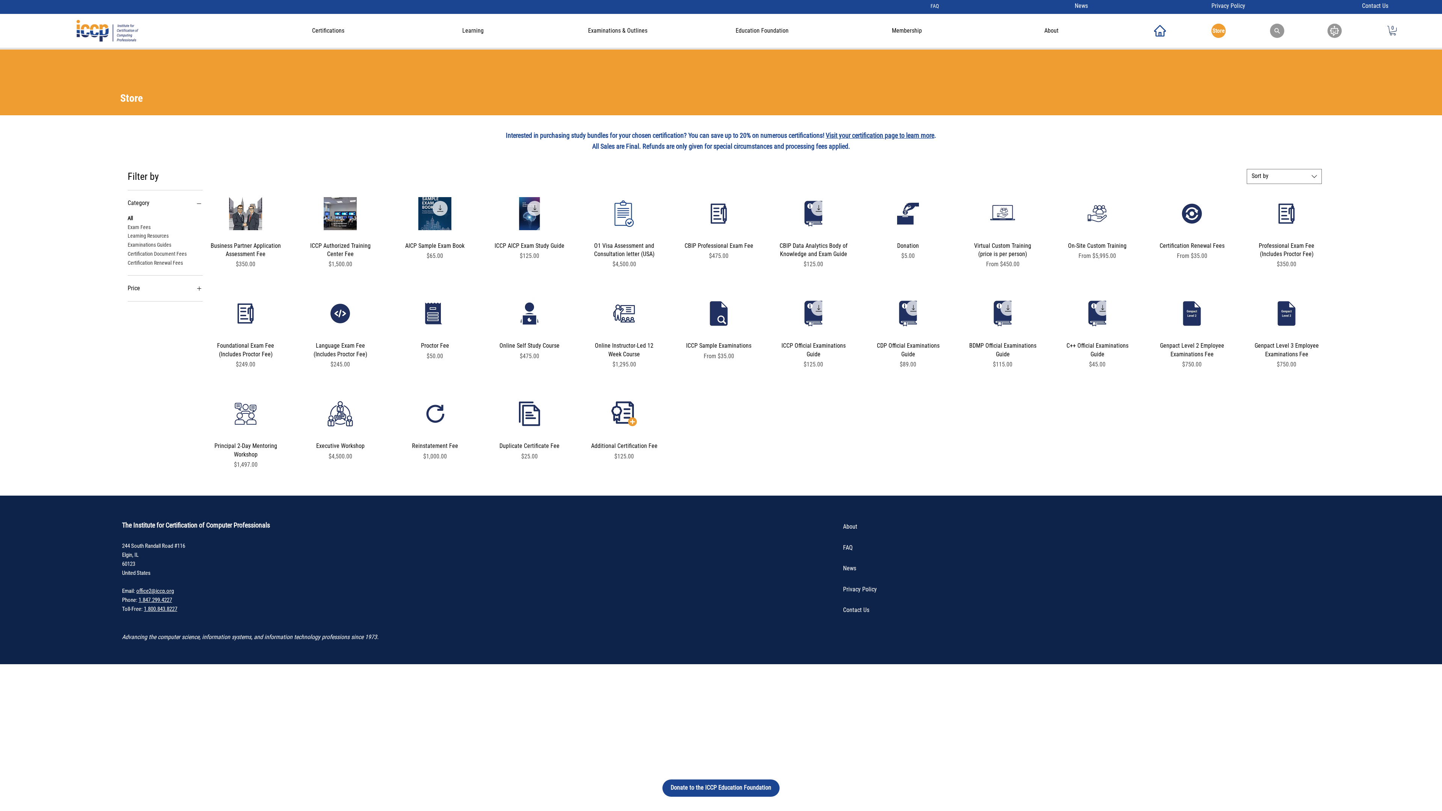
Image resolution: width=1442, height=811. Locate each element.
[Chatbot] (1334, 31)
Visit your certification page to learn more (880, 135)
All (130, 218)
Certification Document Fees (157, 254)
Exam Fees (139, 227)
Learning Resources (148, 236)
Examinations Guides (149, 245)
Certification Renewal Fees (155, 263)
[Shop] (1160, 31)
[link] (1392, 30)
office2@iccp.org (155, 591)
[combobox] (1284, 176)
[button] (1277, 31)
